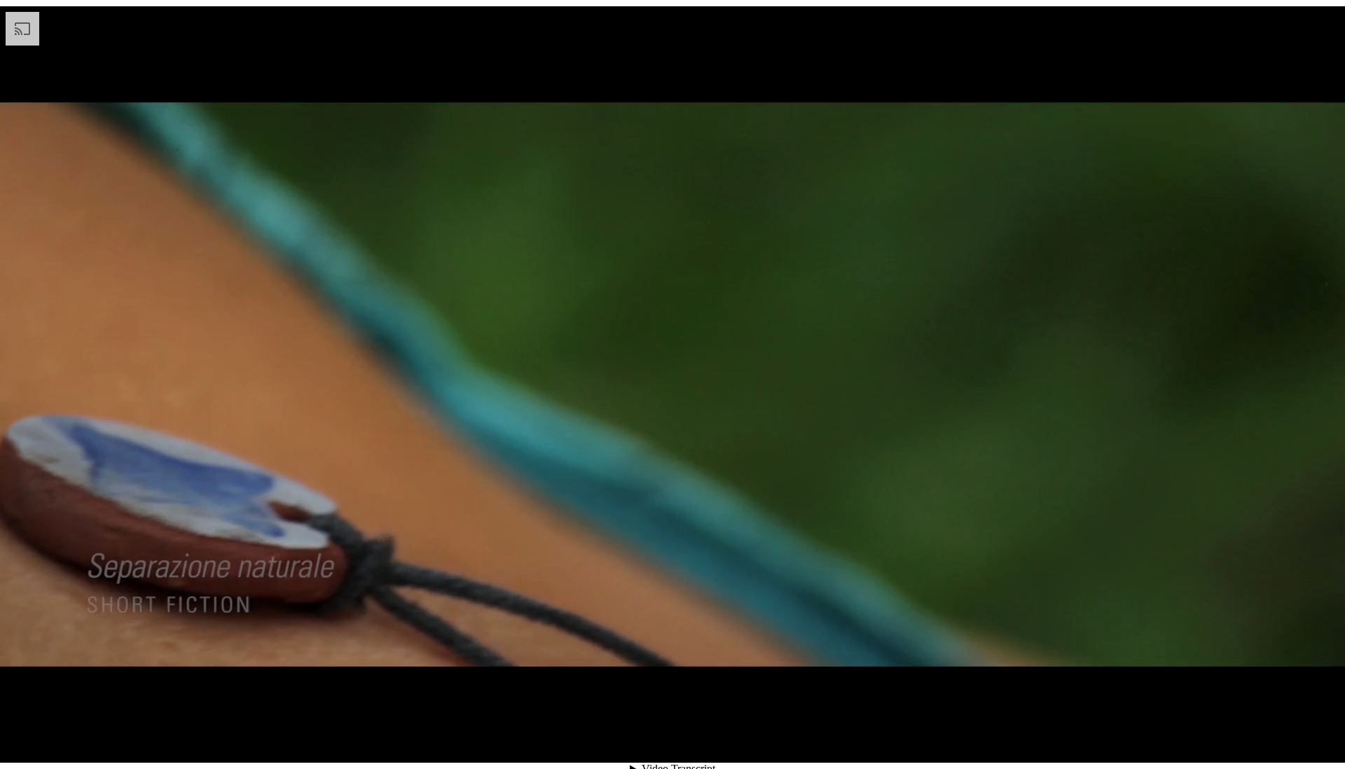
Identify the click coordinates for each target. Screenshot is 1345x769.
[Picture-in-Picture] (1292, 737)
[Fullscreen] (1317, 737)
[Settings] (1241, 737)
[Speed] (1266, 737)
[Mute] (1216, 737)
